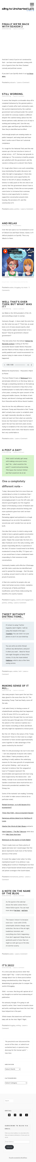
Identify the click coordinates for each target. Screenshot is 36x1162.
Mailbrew (9, 660)
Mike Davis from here (13, 834)
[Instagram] (21, 1115)
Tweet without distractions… (13, 615)
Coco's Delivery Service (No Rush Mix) (19, 281)
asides (11, 209)
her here (17, 910)
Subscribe (9, 1147)
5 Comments (17, 225)
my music (24, 287)
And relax (9, 223)
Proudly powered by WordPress (18, 1157)
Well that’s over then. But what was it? (17, 304)
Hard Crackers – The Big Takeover (14, 832)
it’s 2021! (8, 965)
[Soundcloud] (26, 1115)
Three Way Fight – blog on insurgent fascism (17, 813)
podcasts (12, 82)
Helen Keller (8, 1053)
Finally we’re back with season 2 (15, 25)
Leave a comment (18, 29)
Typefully (9, 634)
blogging (17, 287)
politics (17, 209)
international (13, 877)
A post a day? (12, 450)
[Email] (9, 1115)
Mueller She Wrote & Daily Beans (14, 826)
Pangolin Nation (5, 281)
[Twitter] (15, 1115)
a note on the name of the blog (16, 892)
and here (25, 910)
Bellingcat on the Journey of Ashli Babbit (16, 840)
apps (11, 671)
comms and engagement (24, 600)
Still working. (12, 94)
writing (10, 603)
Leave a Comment (23, 82)
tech (20, 671)
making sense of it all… (15, 687)
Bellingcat (24, 378)
